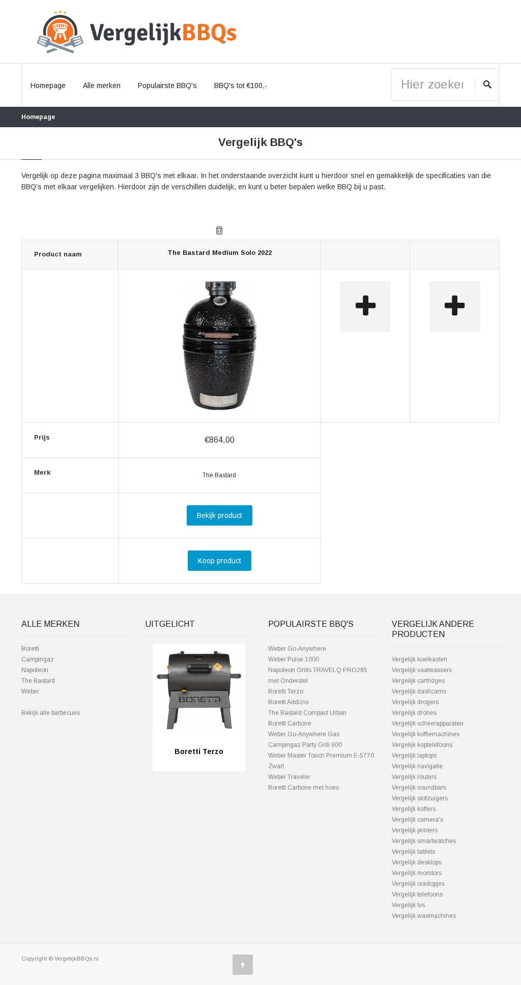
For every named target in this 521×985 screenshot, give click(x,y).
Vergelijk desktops (417, 862)
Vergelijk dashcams (419, 691)
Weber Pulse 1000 (293, 659)
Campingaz (37, 659)
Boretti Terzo (285, 691)
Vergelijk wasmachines (424, 915)
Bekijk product (219, 515)
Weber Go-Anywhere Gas (303, 734)
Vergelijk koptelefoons (422, 744)
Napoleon (34, 670)
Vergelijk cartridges (418, 680)
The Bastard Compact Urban (307, 712)
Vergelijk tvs (408, 905)
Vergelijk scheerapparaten (428, 723)
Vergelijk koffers (414, 809)
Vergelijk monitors (417, 873)
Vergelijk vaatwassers (422, 670)
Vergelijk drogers (415, 702)
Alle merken (102, 85)
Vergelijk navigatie (417, 766)
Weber (30, 691)
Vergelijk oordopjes (418, 883)
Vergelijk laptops (414, 755)
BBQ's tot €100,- (240, 85)
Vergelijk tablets (413, 851)
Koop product (219, 561)
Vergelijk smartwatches (424, 841)
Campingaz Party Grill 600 (305, 744)
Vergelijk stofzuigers (420, 798)
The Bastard (38, 680)
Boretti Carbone (289, 723)
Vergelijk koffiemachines (425, 734)
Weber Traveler (289, 776)
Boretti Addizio (288, 702)
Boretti (30, 648)
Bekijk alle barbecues (50, 712)
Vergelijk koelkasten (419, 659)
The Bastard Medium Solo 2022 (219, 252)
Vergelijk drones (414, 712)
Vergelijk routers (414, 776)
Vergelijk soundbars (419, 787)
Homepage (48, 85)
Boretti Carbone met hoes (303, 787)
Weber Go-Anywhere (297, 648)
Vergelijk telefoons (417, 894)
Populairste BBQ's (167, 85)
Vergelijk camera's (417, 819)
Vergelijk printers (415, 830)
